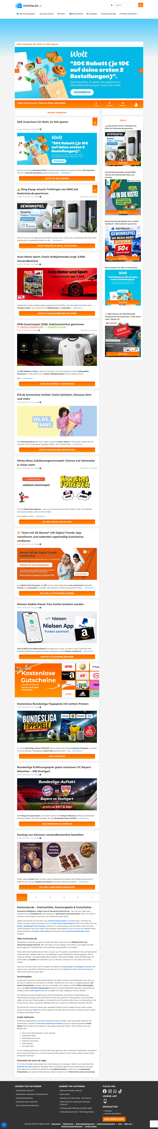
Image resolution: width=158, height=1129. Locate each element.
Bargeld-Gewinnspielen (36, 926)
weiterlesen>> (66, 173)
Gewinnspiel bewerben (106, 1124)
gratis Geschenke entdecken (57, 449)
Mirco (36, 330)
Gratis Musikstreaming (24, 1098)
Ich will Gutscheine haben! (57, 593)
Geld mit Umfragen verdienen (71, 1090)
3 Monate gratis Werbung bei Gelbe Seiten (76, 1108)
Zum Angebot (57, 756)
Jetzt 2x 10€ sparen (57, 178)
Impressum (55, 1124)
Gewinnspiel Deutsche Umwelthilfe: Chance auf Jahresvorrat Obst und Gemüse (59, 44)
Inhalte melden (91, 1126)
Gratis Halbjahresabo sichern (57, 313)
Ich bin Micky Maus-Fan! (57, 522)
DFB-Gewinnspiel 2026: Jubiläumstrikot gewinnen (50, 324)
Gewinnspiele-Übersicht (25, 1090)
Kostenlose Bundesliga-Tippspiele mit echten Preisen (53, 703)
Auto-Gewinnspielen (66, 923)
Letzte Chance (47, 14)
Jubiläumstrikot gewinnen (57, 384)
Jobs (120, 1124)
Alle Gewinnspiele (27, 14)
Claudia (36, 129)
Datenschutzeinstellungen (71, 1126)
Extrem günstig (109, 14)
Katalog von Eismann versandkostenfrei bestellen (50, 834)
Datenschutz (68, 1124)
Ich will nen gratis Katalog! (57, 887)
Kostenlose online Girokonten (27, 1102)
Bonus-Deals (77, 14)
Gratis (62, 14)
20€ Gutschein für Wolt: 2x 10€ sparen (42, 122)
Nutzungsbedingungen (85, 1124)
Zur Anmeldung (114, 1119)
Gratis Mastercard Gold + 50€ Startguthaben (77, 1112)
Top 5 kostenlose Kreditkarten (27, 1105)
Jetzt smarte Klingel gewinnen (57, 246)
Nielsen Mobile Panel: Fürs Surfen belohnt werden (50, 604)
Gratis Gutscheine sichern (57, 657)
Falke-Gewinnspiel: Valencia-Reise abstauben (41, 103)
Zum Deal (123, 163)
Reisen (19, 926)
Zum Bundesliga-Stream (57, 824)
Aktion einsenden (129, 14)
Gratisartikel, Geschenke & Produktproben (32, 1094)
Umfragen (92, 14)
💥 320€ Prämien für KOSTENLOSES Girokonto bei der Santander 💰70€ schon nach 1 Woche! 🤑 (123, 316)
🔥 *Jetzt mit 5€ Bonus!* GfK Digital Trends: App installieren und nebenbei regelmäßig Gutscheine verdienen (50, 536)
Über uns (128, 1124)
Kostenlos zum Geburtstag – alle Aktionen (75, 1098)
